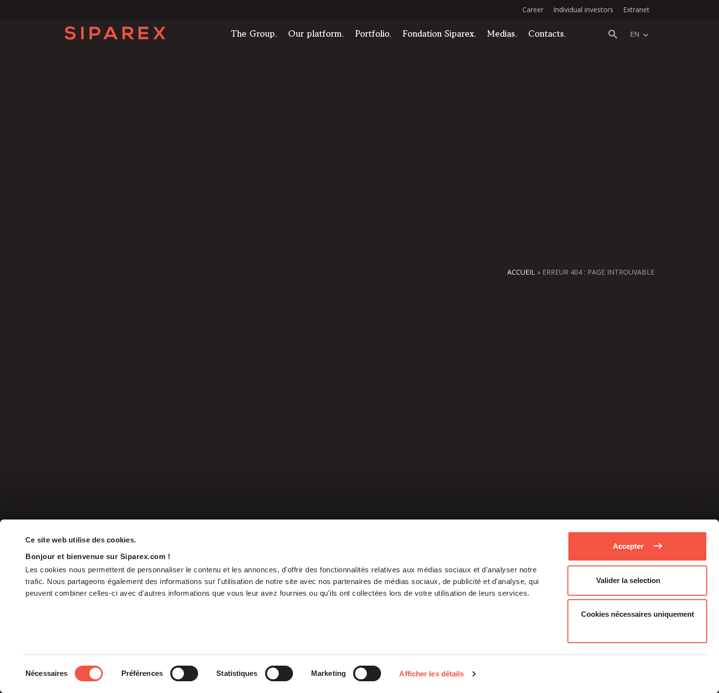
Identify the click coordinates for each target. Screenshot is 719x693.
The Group (253, 33)
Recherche (613, 34)
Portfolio (372, 33)
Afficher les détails (431, 674)
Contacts (546, 33)
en (634, 34)
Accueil (521, 272)
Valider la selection (628, 580)
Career (532, 9)
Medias (501, 33)
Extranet (636, 9)
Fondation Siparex (438, 33)
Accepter (628, 546)
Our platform (315, 33)
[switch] (184, 673)
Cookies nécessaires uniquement (637, 614)
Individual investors (583, 9)
